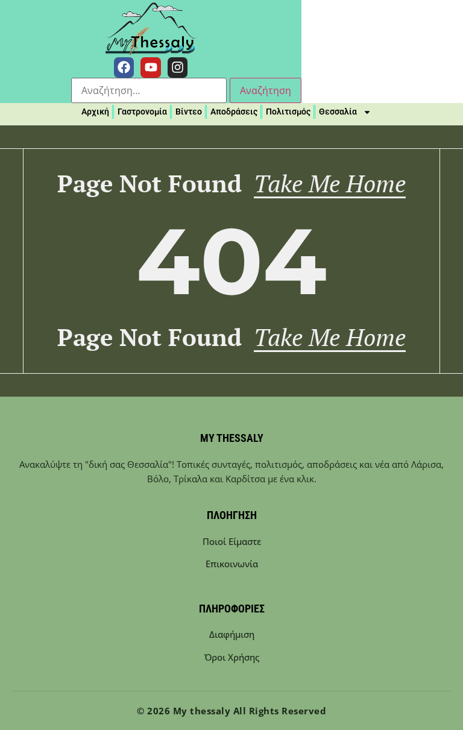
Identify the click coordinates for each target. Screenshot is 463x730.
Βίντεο (188, 111)
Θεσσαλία (338, 111)
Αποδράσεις (233, 111)
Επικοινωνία (232, 564)
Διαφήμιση (231, 634)
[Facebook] (124, 67)
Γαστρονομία (142, 111)
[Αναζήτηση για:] (149, 90)
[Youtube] (150, 67)
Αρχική (95, 111)
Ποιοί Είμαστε (232, 541)
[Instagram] (178, 67)
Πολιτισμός (288, 111)
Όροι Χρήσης (231, 657)
